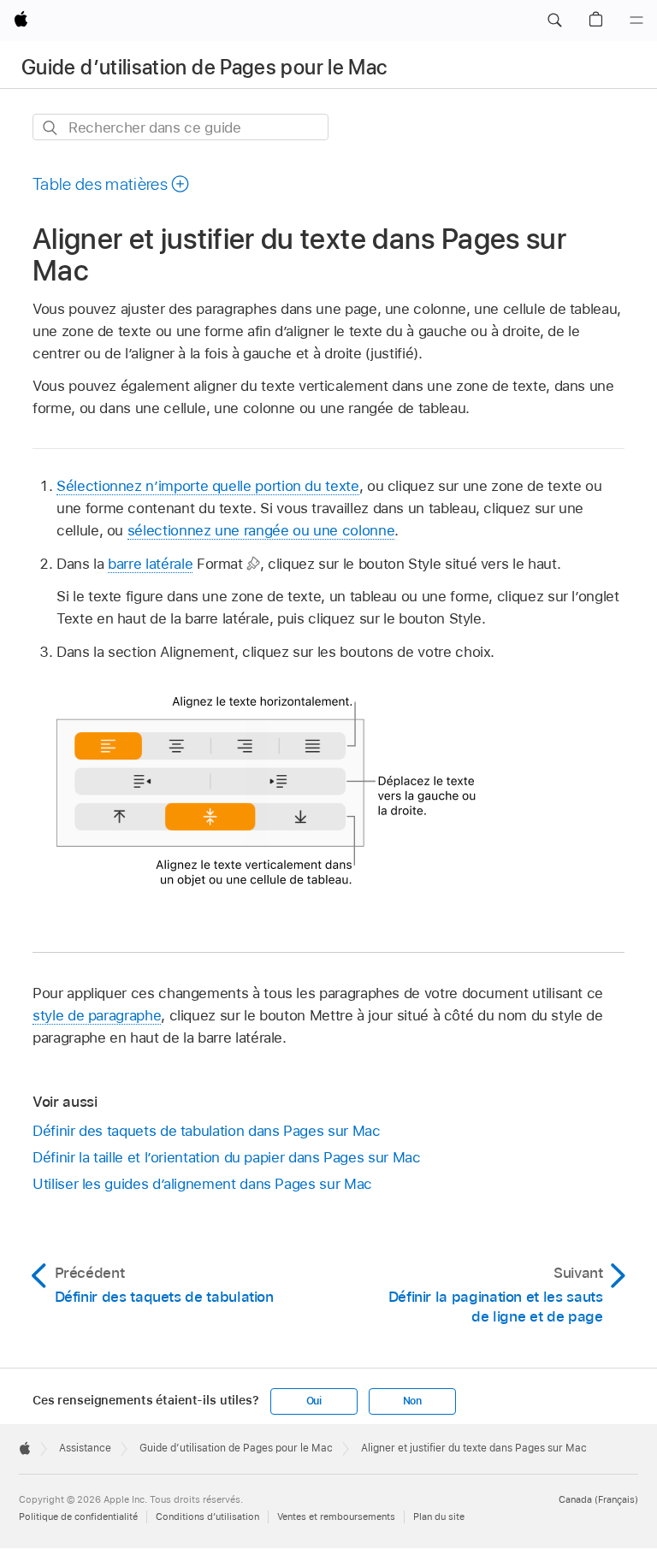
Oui (314, 1401)
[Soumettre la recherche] (51, 128)
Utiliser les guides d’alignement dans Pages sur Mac (202, 1183)
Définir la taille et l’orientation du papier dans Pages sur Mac (227, 1157)
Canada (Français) (598, 1499)
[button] (554, 20)
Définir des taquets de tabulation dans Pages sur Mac (206, 1130)
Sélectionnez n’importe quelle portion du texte (207, 485)
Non (412, 1401)
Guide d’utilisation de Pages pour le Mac (204, 67)
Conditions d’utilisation (207, 1516)
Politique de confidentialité (78, 1516)
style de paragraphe (97, 1015)
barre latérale (150, 563)
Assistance (85, 1448)
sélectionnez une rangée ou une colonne (260, 530)
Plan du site (439, 1516)
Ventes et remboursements (336, 1516)
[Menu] (636, 20)
